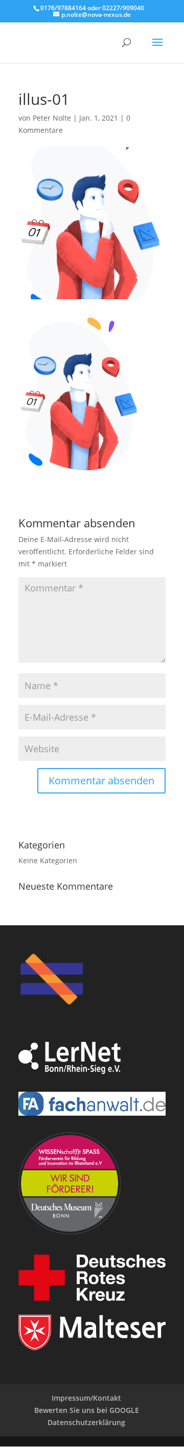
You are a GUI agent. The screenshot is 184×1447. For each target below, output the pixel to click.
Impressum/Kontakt (86, 1398)
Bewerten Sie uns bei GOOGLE (86, 1410)
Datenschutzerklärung (86, 1422)
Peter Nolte (52, 118)
